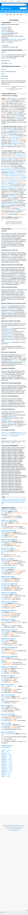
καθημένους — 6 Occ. (7, 770)
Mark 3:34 (4, 714)
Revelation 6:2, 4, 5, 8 (7, 334)
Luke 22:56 (11, 177)
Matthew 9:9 (4, 169)
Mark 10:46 (16, 175)
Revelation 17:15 (5, 185)
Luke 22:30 (13, 108)
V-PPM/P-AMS (12, 530)
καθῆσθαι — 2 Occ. (6, 773)
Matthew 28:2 (15, 143)
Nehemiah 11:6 (12, 213)
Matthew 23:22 (5, 601)
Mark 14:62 (12, 182)
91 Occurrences (5, 747)
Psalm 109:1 (12, 139)
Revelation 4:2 (23, 163)
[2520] (1, 408)
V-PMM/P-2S (13, 592)
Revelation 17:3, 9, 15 (7, 337)
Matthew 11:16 (17, 154)
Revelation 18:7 (13, 196)
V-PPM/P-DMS (13, 601)
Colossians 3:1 (20, 155)
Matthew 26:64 (5, 182)
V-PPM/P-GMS (13, 610)
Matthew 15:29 (5, 145)
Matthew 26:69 (5, 638)
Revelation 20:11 (20, 209)
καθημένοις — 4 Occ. (6, 764)
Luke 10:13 (15, 200)
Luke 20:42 (14, 137)
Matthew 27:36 (5, 656)
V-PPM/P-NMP (13, 584)
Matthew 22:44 (5, 135)
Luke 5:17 (9, 186)
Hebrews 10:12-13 (15, 442)
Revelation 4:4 (5, 171)
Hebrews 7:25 (12, 416)
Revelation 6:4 (12, 172)
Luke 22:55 (11, 129)
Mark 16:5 (10, 157)
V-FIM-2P (12, 576)
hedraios (3, 56)
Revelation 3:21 (6, 419)
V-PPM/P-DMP (13, 520)
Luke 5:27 (16, 169)
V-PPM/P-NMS (13, 510)
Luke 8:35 (15, 186)
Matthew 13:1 (15, 142)
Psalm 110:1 (4, 306)
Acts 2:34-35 (13, 434)
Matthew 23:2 (5, 403)
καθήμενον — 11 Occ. (7, 765)
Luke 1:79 (11, 203)
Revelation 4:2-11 (5, 435)
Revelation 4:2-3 (6, 328)
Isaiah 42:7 (18, 203)
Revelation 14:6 (9, 208)
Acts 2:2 (14, 183)
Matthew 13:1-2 (6, 272)
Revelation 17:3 (5, 174)
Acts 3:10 (6, 168)
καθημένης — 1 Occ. (6, 758)
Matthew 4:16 (4, 203)
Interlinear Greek (5, 499)
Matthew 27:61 (13, 180)
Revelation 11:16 (21, 172)
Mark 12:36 (12, 135)
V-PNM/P (11, 559)
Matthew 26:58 (17, 132)
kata (5, 55)
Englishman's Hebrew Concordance (10, 502)
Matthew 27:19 (5, 158)
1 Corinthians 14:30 (11, 188)
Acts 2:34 (20, 137)
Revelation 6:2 (13, 171)
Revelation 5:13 (6, 331)
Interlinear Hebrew (16, 499)
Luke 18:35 (22, 175)
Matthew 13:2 (5, 559)
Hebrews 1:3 (15, 413)
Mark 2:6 (3, 183)
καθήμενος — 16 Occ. (7, 767)
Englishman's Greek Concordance (16, 500)
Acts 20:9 (12, 158)
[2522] (26, 408)
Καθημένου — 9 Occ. (6, 768)
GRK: (2, 511)
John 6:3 (12, 145)
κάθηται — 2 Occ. (5, 775)
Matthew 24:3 (22, 157)
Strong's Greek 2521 (7, 745)
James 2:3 (14, 140)
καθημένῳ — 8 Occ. (6, 759)
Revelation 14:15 (5, 166)
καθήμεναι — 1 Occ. (6, 754)
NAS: (2, 513)
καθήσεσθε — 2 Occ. (6, 771)
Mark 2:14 (11, 169)
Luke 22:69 (19, 182)
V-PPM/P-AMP (11, 714)
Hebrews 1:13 (5, 139)
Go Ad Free (2, 912)
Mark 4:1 (5, 129)
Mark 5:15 (4, 186)
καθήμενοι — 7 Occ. (6, 762)
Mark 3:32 (4, 705)
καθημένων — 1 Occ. (6, 761)
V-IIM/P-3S (12, 548)
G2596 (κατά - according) (16, 39)
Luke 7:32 (15, 359)
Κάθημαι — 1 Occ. (6, 753)
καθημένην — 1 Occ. (6, 756)
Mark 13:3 (6, 131)
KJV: (2, 516)
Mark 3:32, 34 (22, 178)
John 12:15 (23, 169)
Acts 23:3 (9, 100)
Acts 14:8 (6, 205)
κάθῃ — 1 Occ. (5, 751)
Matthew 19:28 (20, 117)
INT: (2, 517)
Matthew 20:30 (8, 175)
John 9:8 (3, 188)
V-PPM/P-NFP (13, 667)
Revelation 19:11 (14, 174)
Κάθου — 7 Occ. (5, 776)
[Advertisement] (14, 806)
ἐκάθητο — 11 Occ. (6, 750)
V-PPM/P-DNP (13, 539)
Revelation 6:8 (8, 178)
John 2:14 (21, 186)
